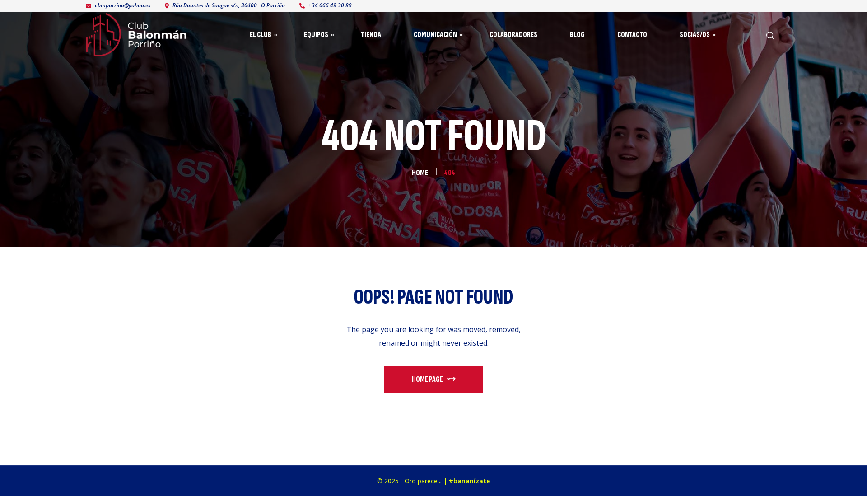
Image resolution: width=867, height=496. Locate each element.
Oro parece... (423, 481)
